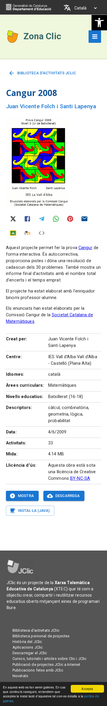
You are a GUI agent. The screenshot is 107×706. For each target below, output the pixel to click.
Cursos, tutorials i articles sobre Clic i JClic (49, 658)
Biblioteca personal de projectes (41, 636)
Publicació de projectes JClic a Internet (46, 664)
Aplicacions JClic (27, 647)
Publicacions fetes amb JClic (37, 670)
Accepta (87, 688)
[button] (99, 22)
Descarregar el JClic (29, 653)
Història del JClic (27, 641)
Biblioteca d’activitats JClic (35, 630)
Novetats (20, 676)
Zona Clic (42, 36)
